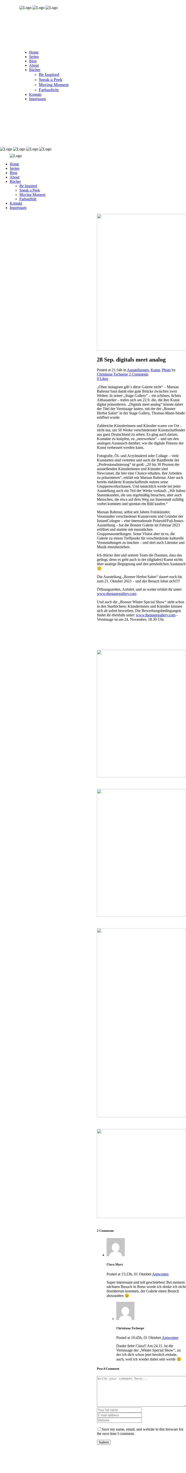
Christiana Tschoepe (112, 374)
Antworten (160, 1274)
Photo (166, 370)
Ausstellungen (138, 370)
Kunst (155, 370)
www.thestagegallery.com (116, 594)
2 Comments (138, 374)
